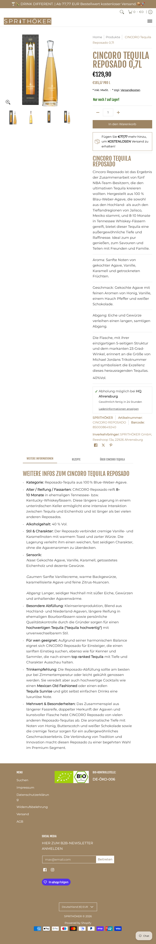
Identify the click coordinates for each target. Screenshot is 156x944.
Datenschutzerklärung (33, 797)
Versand (23, 814)
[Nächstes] (73, 70)
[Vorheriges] (6, 70)
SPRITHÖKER (103, 417)
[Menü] (149, 21)
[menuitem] (135, 12)
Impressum (25, 787)
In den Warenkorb (122, 124)
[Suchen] (122, 12)
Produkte (113, 37)
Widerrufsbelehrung (32, 807)
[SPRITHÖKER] (27, 21)
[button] (95, 446)
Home (97, 37)
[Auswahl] (118, 112)
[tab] (40, 459)
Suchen (22, 780)
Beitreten (105, 859)
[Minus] (98, 112)
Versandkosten (130, 90)
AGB (20, 821)
